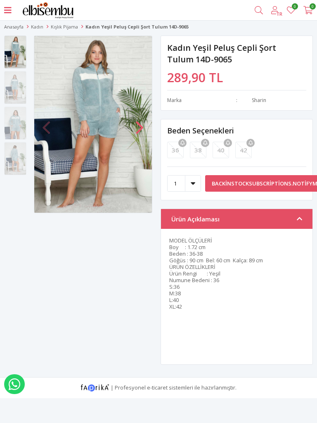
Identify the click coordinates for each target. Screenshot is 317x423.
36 (175, 150)
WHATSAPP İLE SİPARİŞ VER (14, 384)
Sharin (259, 100)
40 (221, 150)
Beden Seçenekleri (200, 130)
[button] (139, 123)
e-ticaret (157, 387)
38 (198, 150)
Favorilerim (294, 7)
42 (243, 150)
